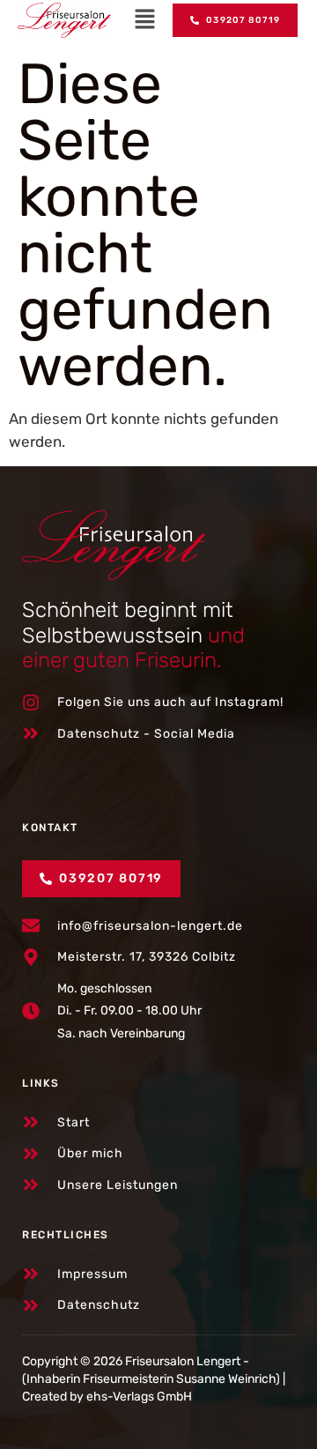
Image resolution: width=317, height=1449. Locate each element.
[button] (145, 20)
